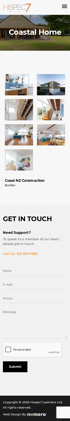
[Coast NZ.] (19, 84)
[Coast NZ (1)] (51, 84)
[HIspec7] (17, 7)
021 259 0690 (27, 254)
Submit (15, 367)
